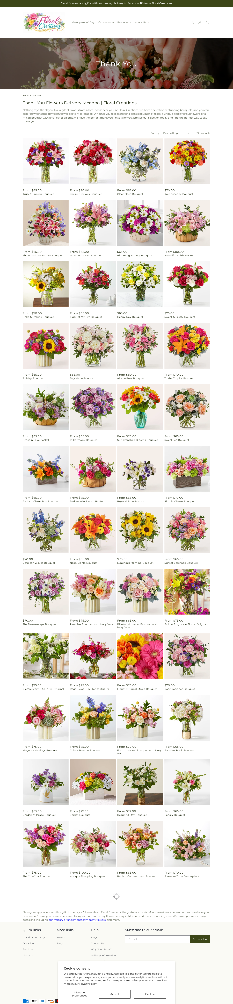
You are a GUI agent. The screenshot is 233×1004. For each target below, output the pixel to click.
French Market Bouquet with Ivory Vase (139, 752)
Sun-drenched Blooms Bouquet (137, 440)
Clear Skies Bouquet (130, 194)
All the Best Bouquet (130, 378)
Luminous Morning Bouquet (135, 562)
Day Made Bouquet (82, 378)
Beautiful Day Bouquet (132, 814)
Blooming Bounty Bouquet (134, 255)
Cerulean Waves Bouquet (39, 562)
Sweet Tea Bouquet (176, 440)
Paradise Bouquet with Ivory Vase (91, 624)
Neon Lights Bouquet (83, 562)
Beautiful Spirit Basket (179, 255)
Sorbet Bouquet (80, 814)
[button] (105, 22)
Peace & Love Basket (36, 440)
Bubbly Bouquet (33, 378)
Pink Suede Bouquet (36, 999)
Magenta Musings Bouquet (40, 750)
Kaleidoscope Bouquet (178, 194)
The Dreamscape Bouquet (39, 624)
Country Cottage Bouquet (134, 937)
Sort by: (155, 133)
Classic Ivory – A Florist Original (43, 688)
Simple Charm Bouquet (179, 501)
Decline (150, 994)
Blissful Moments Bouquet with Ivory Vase (137, 626)
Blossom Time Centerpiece (181, 876)
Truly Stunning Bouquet (38, 194)
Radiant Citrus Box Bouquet (41, 501)
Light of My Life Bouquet (86, 316)
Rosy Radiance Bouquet (179, 688)
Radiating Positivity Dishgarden (185, 937)
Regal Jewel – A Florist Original (90, 688)
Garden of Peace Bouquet (39, 814)
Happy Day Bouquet (130, 316)
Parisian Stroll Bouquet (179, 750)
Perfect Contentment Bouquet (137, 876)
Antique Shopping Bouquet (87, 876)
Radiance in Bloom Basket (87, 501)
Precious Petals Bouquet (86, 255)
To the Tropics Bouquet (179, 378)
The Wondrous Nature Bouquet (43, 255)
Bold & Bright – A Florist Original (185, 624)
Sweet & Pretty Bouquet (179, 316)
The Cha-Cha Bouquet (37, 876)
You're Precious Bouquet (86, 194)
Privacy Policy (88, 983)
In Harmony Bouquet (83, 440)
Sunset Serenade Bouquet (181, 562)
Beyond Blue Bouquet (131, 501)
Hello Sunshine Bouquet (38, 316)
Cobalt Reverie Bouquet (85, 750)
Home (26, 95)
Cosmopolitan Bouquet (179, 999)
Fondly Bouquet (174, 814)
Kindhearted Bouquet (84, 937)
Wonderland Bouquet (36, 937)
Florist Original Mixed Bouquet (137, 688)
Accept (114, 994)
